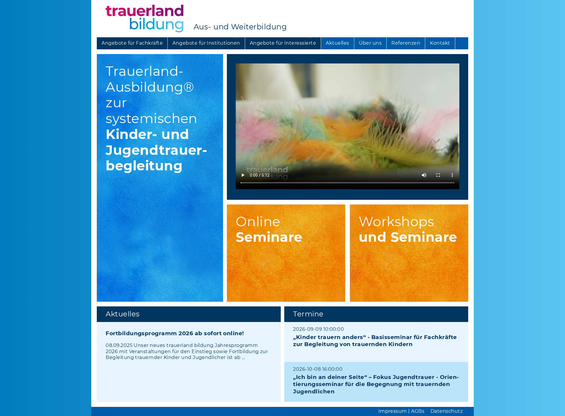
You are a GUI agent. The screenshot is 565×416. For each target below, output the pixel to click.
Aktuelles (337, 43)
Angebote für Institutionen (206, 43)
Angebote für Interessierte (283, 43)
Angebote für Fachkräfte (132, 43)
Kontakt (440, 43)
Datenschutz (447, 411)
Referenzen (405, 43)
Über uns (370, 43)
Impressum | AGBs (401, 411)
